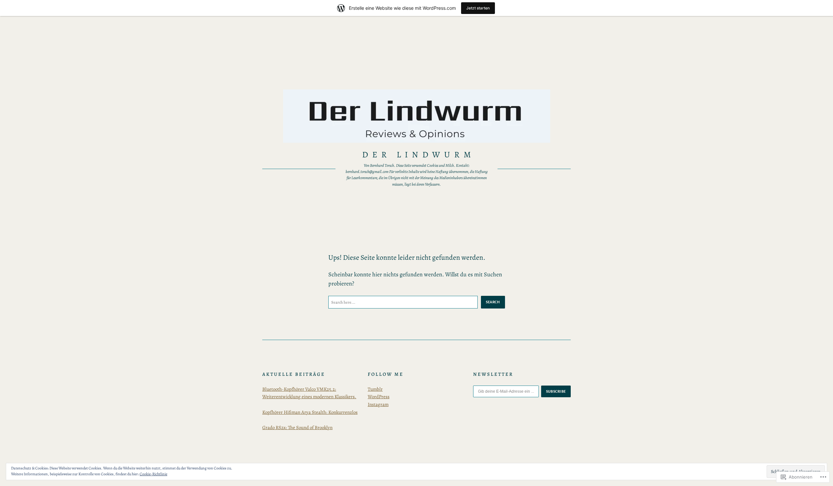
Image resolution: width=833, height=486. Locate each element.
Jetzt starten (478, 8)
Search (493, 302)
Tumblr (375, 389)
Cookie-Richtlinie (153, 474)
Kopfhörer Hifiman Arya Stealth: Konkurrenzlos (310, 412)
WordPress (378, 396)
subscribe (556, 391)
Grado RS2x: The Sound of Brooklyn (297, 427)
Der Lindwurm (418, 154)
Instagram (378, 404)
